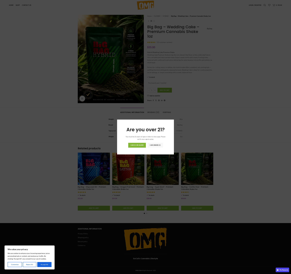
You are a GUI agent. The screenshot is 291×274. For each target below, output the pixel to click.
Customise (15, 264)
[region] (30, 257)
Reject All (29, 264)
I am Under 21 (155, 145)
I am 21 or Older (137, 145)
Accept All (44, 264)
